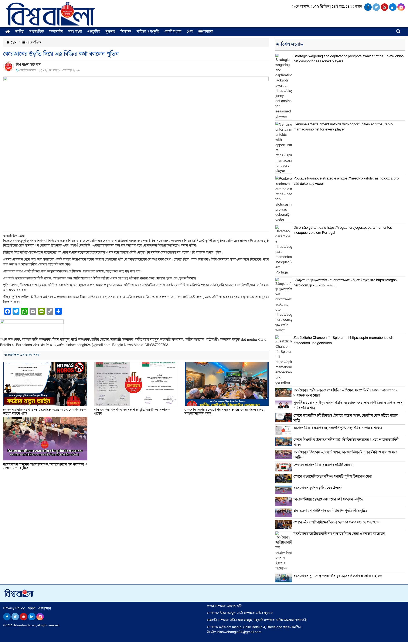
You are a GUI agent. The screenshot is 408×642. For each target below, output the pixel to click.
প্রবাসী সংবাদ (172, 31)
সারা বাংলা (75, 31)
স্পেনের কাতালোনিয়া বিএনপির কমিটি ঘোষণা (323, 465)
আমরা (31, 608)
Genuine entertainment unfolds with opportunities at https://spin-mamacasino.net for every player (343, 127)
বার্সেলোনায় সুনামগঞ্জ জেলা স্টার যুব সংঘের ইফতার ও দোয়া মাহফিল (337, 575)
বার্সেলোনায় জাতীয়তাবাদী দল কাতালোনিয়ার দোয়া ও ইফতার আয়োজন (339, 533)
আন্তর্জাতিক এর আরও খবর (21, 354)
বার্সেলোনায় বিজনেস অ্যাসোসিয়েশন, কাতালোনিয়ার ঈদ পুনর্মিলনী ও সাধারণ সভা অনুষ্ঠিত (45, 466)
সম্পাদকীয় (56, 31)
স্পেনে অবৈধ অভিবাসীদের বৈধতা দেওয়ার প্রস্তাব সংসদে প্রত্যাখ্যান (336, 522)
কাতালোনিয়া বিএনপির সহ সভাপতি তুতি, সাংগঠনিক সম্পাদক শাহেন (132, 411)
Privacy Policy (14, 608)
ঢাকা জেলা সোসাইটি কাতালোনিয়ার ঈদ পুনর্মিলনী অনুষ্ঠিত (330, 510)
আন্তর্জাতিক (36, 31)
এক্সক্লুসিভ (93, 31)
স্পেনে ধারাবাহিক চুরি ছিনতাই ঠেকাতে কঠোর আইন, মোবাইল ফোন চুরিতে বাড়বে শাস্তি (44, 411)
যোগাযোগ (44, 608)
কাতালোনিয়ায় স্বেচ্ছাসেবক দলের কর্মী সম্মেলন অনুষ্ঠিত (328, 499)
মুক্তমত (110, 31)
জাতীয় (19, 31)
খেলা (190, 31)
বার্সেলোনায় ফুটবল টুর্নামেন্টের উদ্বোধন (318, 487)
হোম (13, 42)
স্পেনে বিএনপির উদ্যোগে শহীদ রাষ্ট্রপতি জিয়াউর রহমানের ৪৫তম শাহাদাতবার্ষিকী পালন (224, 411)
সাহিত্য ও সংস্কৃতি (148, 31)
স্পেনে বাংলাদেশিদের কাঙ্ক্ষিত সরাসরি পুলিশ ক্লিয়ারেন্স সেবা (332, 476)
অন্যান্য (208, 31)
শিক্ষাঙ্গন (125, 31)
